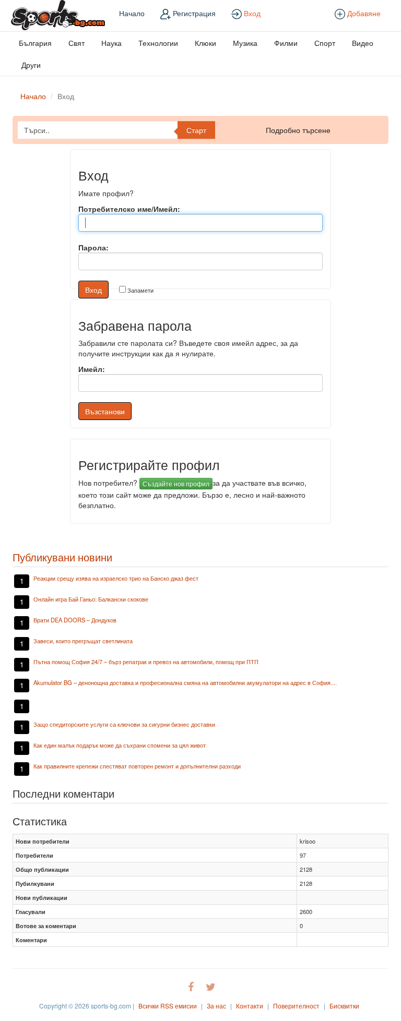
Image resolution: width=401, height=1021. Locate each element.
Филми (286, 43)
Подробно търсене (298, 130)
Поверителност (296, 1005)
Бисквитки (344, 1005)
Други (31, 64)
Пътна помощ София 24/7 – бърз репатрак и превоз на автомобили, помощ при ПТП (145, 661)
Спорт (324, 43)
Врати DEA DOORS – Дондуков (74, 620)
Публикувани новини (62, 556)
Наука (111, 43)
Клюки (205, 43)
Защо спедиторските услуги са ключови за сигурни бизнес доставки (124, 724)
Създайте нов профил (176, 483)
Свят (76, 43)
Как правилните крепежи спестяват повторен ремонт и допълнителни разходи (137, 766)
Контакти (249, 1005)
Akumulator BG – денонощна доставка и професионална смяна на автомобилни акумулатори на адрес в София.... (185, 682)
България (35, 43)
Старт (196, 130)
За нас (216, 1005)
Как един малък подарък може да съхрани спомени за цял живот (119, 745)
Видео (362, 43)
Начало (132, 13)
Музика (245, 43)
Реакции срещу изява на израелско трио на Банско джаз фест (115, 578)
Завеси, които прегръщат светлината (83, 640)
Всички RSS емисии (167, 1005)
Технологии (158, 43)
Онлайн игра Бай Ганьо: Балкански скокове (90, 599)
